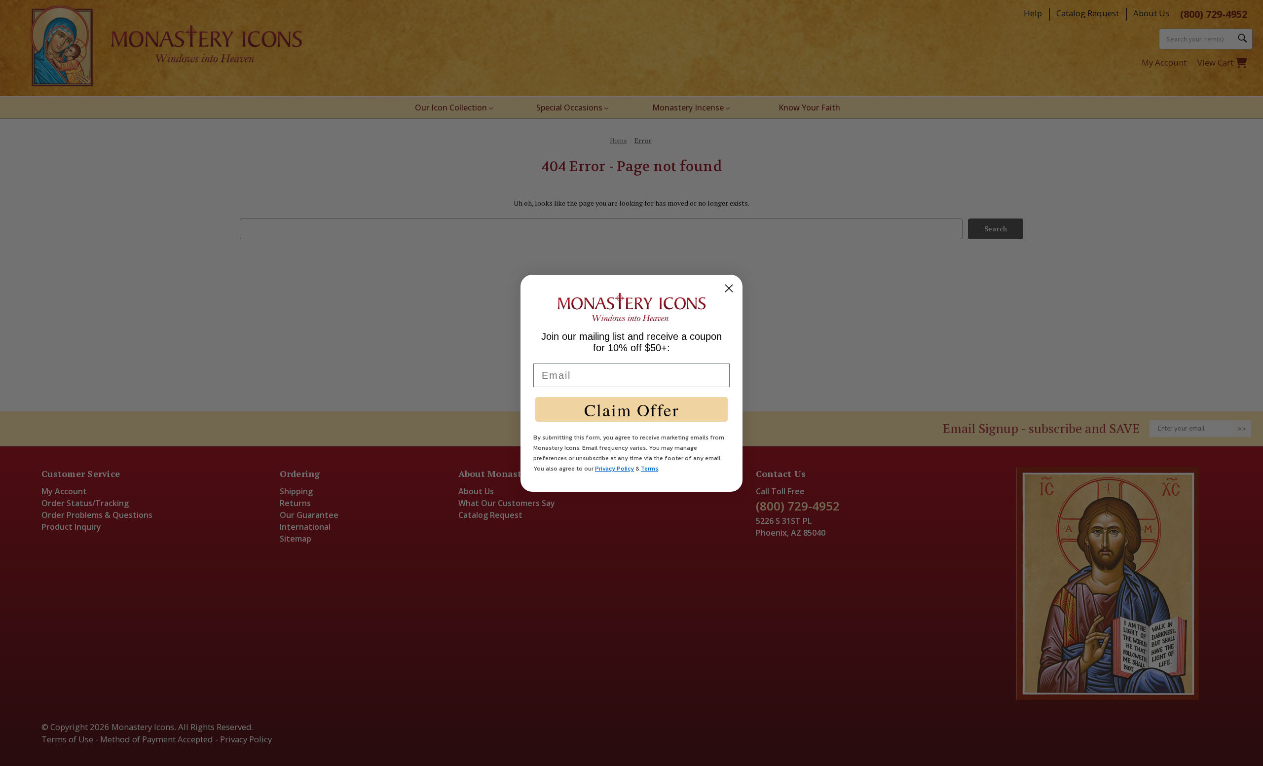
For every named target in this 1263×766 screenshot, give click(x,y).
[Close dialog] (729, 288)
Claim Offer (631, 409)
